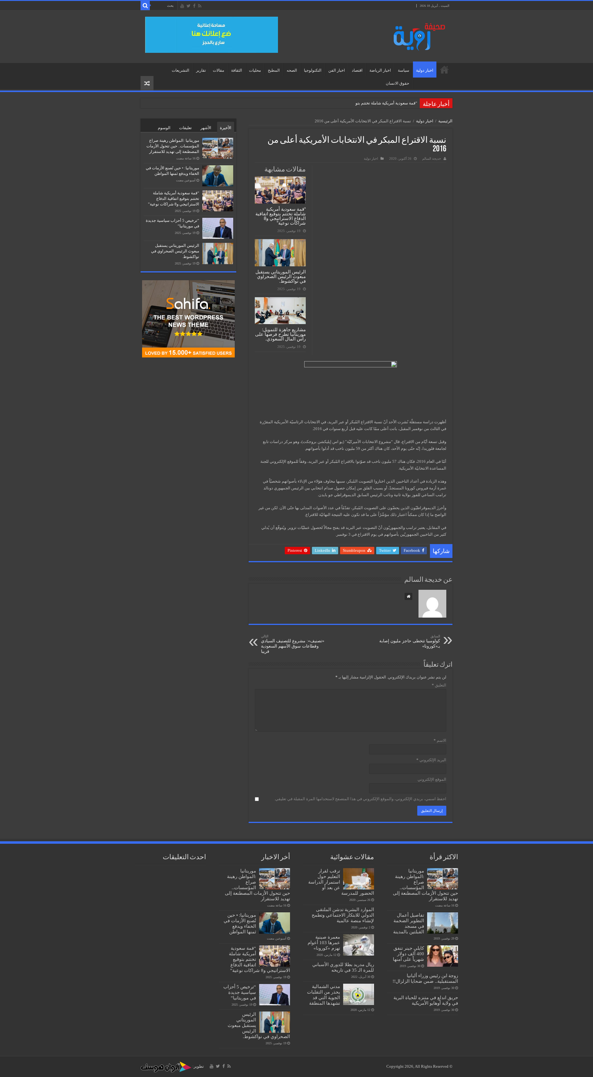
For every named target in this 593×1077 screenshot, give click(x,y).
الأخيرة (225, 127)
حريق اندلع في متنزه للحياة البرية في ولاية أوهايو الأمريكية (425, 1000)
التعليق (439, 685)
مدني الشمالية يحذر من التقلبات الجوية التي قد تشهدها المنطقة (323, 995)
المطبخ (274, 70)
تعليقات (185, 127)
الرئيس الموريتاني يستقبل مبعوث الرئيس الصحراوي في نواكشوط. (280, 276)
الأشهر (205, 127)
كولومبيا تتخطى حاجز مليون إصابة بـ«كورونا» (409, 641)
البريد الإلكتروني (431, 760)
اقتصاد (357, 70)
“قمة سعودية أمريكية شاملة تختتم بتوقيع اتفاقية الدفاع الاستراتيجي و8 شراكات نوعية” (280, 216)
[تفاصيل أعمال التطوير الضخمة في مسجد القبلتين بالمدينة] (442, 922)
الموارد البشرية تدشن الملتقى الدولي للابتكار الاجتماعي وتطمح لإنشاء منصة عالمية (343, 915)
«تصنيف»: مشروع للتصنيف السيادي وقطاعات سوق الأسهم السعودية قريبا (292, 644)
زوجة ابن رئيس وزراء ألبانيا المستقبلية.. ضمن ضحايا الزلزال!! (425, 978)
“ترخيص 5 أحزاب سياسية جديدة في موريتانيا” (239, 992)
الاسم (440, 740)
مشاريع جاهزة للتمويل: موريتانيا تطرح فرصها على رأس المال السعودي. (280, 334)
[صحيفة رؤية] (417, 35)
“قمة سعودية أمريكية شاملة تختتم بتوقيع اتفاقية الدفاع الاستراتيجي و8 (359, 103)
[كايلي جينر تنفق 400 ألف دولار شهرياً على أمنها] (442, 955)
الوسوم (164, 127)
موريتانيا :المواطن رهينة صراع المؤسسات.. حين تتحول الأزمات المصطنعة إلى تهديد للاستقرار (172, 146)
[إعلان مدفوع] (211, 34)
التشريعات (180, 70)
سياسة (403, 70)
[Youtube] (182, 6)
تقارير (201, 70)
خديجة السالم (431, 158)
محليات (255, 70)
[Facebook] (194, 6)
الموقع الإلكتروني (432, 779)
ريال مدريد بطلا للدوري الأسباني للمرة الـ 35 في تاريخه (343, 967)
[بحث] (145, 5)
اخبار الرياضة (380, 70)
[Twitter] (188, 6)
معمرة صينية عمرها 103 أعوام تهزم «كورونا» (324, 942)
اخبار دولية (424, 70)
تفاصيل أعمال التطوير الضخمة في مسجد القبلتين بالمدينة (408, 923)
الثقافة (236, 70)
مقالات (218, 70)
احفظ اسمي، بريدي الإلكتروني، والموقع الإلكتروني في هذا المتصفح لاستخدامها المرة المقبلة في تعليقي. (360, 798)
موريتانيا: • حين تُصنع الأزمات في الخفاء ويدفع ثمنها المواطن (240, 923)
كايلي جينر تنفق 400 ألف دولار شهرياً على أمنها (408, 953)
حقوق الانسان (397, 83)
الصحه (292, 70)
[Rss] (199, 6)
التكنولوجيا (313, 70)
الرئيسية (444, 69)
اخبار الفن (336, 70)
